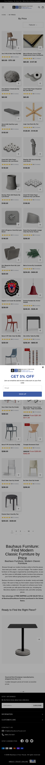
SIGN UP (22, 394)
